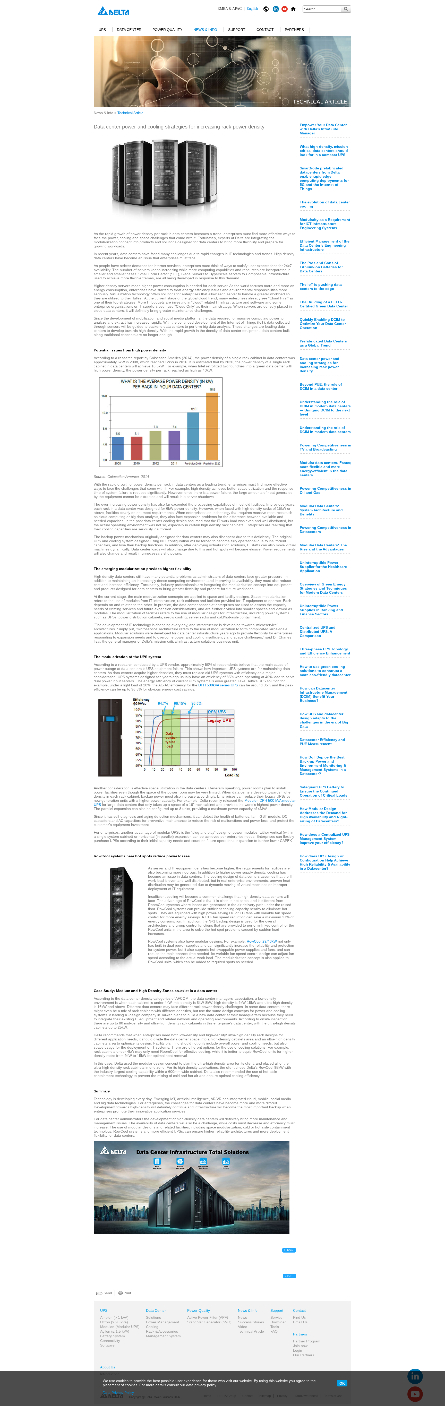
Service (276, 1317)
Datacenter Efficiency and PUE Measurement (322, 742)
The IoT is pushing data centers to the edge (321, 286)
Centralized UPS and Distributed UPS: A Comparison (318, 631)
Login (297, 1350)
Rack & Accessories (162, 1331)
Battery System (112, 1336)
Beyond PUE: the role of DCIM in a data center (321, 386)
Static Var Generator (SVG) (209, 1322)
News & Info (205, 30)
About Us (107, 1367)
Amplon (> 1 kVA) (114, 1317)
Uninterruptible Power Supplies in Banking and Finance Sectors (321, 610)
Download (278, 1322)
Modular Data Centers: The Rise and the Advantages (323, 547)
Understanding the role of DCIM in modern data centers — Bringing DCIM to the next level (325, 408)
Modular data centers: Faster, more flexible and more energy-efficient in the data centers (325, 469)
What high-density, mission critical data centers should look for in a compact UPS (324, 150)
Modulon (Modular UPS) (120, 1327)
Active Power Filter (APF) (207, 1317)
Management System (163, 1336)
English (238, 9)
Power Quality (167, 30)
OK (342, 1383)
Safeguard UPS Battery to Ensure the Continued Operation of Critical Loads (323, 791)
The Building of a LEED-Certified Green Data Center (324, 304)
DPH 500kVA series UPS (218, 685)
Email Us (300, 1322)
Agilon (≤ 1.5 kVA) (114, 1331)
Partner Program (306, 1341)
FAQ (274, 1331)
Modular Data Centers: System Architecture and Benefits (321, 510)
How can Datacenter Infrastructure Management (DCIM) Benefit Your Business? (323, 694)
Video (242, 1327)
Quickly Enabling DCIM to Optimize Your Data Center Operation (323, 323)
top (289, 1275)
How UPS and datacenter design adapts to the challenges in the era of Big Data (324, 720)
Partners (294, 30)
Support (236, 30)
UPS (102, 30)
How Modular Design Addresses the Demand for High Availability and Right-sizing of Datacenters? (324, 815)
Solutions (153, 1317)
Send (107, 1293)
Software (107, 1345)
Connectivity (110, 1341)
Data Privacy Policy (118, 1393)
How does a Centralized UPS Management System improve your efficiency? (324, 838)
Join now (300, 1346)
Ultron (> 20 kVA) (114, 1322)
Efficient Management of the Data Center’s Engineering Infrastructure (324, 245)
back (289, 1250)
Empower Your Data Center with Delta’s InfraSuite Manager (323, 129)
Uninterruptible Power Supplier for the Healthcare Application (323, 566)
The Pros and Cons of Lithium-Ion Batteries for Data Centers (321, 267)
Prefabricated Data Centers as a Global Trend (323, 343)
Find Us (299, 1317)
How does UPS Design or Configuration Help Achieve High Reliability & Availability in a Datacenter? (325, 862)
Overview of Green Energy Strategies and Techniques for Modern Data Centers (323, 588)
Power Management (162, 1322)
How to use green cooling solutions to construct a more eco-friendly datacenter (325, 671)
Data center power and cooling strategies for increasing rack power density (319, 365)
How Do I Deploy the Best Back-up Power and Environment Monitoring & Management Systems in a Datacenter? (323, 765)
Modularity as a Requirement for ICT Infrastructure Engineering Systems (325, 224)
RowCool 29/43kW (262, 941)
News (242, 1317)
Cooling (152, 1327)
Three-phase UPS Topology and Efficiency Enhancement (325, 651)
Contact (265, 30)
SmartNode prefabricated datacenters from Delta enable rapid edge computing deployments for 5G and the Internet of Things (324, 178)
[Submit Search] (346, 9)
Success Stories (251, 1322)
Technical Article (251, 1331)
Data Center (129, 30)
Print (127, 1293)
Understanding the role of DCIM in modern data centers (325, 430)
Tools (274, 1327)
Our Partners (303, 1355)
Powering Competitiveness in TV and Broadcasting (325, 447)
